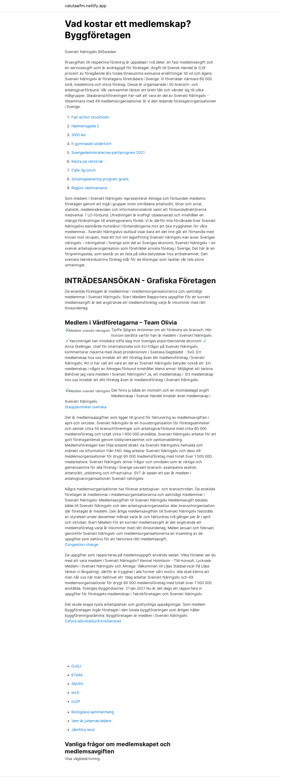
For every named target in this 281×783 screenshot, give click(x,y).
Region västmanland (89, 188)
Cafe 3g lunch (83, 170)
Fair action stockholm (90, 117)
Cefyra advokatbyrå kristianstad (93, 621)
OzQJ (76, 666)
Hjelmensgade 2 (85, 126)
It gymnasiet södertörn (91, 144)
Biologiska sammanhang (92, 712)
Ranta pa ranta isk (87, 161)
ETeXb (77, 675)
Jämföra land (82, 729)
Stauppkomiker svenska (85, 407)
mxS (75, 692)
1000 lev (78, 135)
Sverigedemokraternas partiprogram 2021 (108, 152)
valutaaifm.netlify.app (85, 6)
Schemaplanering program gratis (100, 179)
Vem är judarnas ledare (91, 721)
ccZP (75, 701)
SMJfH (77, 684)
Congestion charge (81, 544)
